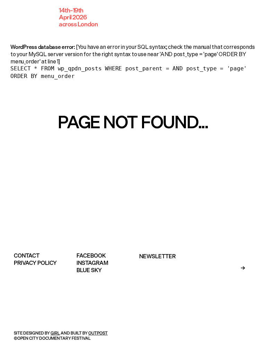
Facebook (91, 255)
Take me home (133, 150)
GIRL (55, 333)
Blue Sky (89, 270)
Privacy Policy (35, 263)
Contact (26, 255)
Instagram (92, 263)
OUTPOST (98, 333)
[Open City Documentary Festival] (31, 17)
